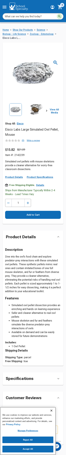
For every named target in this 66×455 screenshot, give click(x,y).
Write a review (33, 140)
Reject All (28, 440)
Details (40, 185)
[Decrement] (8, 203)
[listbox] (26, 116)
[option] (15, 116)
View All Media (54, 111)
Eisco (20, 123)
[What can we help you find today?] (59, 16)
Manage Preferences (28, 430)
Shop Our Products (23, 30)
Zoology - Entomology (42, 34)
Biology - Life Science (14, 34)
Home (6, 30)
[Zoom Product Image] (55, 62)
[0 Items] (60, 7)
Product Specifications (40, 177)
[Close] (51, 410)
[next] (46, 111)
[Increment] (28, 203)
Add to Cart (33, 214)
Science (41, 30)
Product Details (14, 177)
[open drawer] (4, 7)
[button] (52, 7)
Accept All (28, 449)
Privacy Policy (13, 424)
